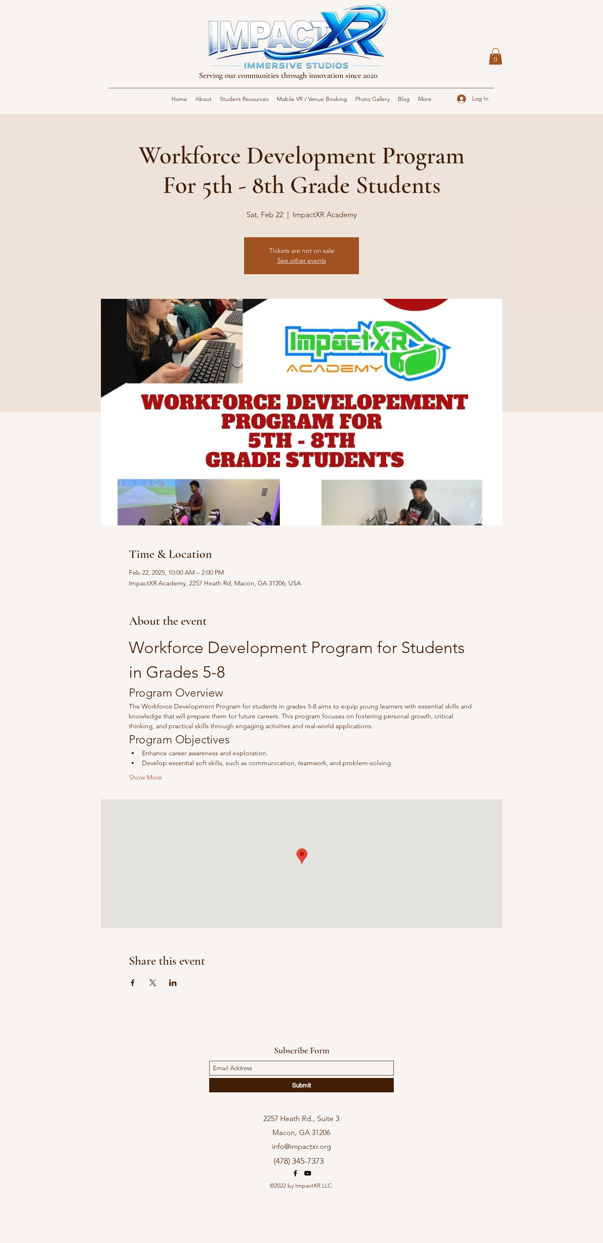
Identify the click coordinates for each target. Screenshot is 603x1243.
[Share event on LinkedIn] (173, 982)
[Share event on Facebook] (133, 982)
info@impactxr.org (301, 1146)
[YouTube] (308, 1173)
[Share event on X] (153, 982)
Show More (145, 777)
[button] (495, 56)
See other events (301, 260)
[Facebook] (295, 1173)
